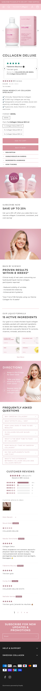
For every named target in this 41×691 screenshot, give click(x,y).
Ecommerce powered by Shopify (13, 685)
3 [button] (21, 612)
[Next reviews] (36, 68)
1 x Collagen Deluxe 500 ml (13, 126)
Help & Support (12, 648)
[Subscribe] (36, 636)
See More (20, 357)
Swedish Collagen (13, 655)
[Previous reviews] (4, 68)
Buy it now (20, 148)
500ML (6, 118)
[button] (3, 7)
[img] (7, 528)
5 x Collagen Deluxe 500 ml (13, 134)
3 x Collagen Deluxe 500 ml (13, 130)
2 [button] (17, 612)
